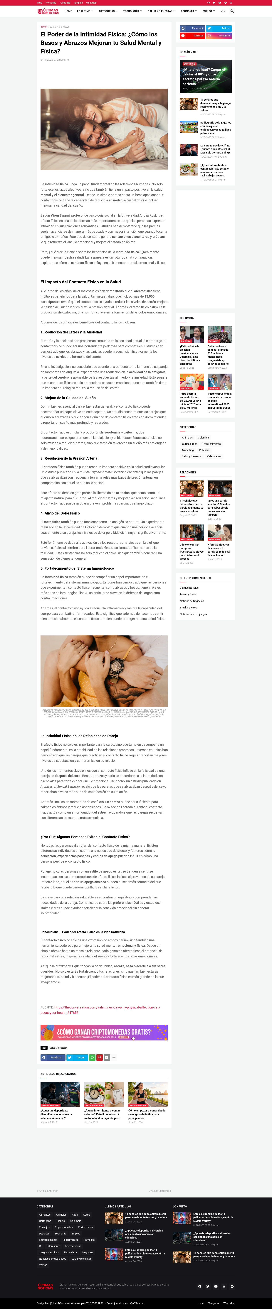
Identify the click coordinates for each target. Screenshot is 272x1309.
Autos (86, 1214)
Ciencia (61, 1220)
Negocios (87, 1252)
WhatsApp (229, 1303)
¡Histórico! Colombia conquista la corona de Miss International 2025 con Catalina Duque (220, 400)
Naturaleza (70, 1252)
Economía (187, 11)
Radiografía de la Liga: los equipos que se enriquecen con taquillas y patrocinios (215, 128)
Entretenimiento (211, 443)
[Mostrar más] (114, 1057)
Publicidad (65, 2)
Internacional (72, 1246)
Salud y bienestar (59, 26)
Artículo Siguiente (159, 1190)
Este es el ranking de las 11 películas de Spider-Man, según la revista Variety (145, 1254)
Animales (187, 437)
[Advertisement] (108, 74)
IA (40, 1246)
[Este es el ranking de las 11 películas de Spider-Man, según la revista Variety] (114, 1254)
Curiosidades (189, 443)
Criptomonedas (64, 1227)
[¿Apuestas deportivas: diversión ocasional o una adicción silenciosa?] (114, 1235)
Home (68, 11)
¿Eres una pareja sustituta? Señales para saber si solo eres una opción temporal (219, 507)
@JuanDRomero (59, 1303)
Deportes (44, 1233)
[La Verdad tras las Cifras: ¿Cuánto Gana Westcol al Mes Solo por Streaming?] (189, 150)
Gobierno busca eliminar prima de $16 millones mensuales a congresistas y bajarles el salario (218, 355)
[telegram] (232, 1286)
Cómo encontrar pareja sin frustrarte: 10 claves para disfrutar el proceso (192, 551)
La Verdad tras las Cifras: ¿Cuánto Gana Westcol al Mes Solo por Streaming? (215, 149)
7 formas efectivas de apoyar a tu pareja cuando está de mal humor (219, 550)
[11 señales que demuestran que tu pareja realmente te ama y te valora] (189, 104)
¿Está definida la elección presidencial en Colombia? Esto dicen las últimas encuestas (190, 355)
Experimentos (70, 1239)
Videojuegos (214, 456)
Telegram (78, 2)
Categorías (107, 11)
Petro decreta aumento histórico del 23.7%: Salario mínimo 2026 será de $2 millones (190, 400)
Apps (75, 1214)
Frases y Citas (188, 594)
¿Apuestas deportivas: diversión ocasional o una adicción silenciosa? (56, 1114)
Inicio (39, 2)
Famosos (89, 1239)
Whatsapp (91, 2)
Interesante (53, 1246)
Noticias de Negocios (192, 601)
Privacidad (51, 2)
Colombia (203, 437)
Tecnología (131, 11)
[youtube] (220, 3)
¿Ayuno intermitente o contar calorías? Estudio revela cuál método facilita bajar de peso (102, 1114)
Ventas (43, 1265)
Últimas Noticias (189, 587)
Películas (204, 450)
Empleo (76, 1233)
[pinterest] (225, 3)
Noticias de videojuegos (193, 614)
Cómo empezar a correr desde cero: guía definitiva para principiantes (146, 1114)
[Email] (107, 1057)
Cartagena (45, 1220)
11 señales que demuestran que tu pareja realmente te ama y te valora (215, 105)
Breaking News (188, 607)
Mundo (207, 11)
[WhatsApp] (92, 1057)
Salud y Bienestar (160, 11)
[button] (223, 11)
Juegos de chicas (49, 1252)
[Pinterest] (99, 1057)
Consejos (44, 1227)
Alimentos (45, 1214)
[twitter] (214, 3)
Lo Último (83, 11)
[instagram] (231, 3)
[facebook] (208, 3)
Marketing (188, 450)
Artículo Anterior (48, 1190)
